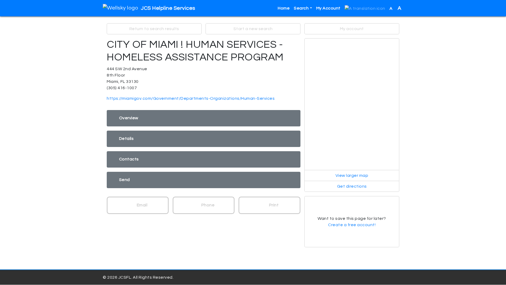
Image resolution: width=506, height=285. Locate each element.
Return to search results (154, 29)
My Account (328, 8)
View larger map (351, 175)
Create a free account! (352, 225)
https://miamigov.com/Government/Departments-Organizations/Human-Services (191, 98)
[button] (365, 8)
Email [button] (141, 205)
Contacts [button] (129, 159)
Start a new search (253, 29)
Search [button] (301, 8)
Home (284, 8)
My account (352, 29)
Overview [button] (128, 118)
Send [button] (124, 180)
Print (273, 205)
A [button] (395, 8)
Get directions (352, 186)
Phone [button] (207, 205)
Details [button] (126, 138)
